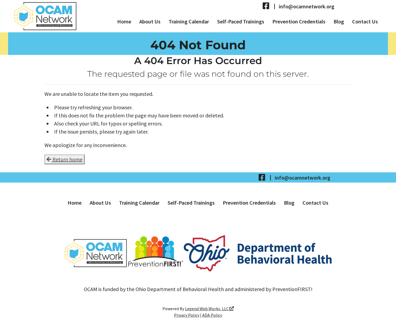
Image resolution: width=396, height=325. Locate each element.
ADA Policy (212, 315)
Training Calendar (189, 21)
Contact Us (365, 21)
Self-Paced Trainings (240, 21)
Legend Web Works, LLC (207, 308)
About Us (150, 21)
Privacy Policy (186, 315)
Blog (339, 21)
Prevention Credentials (298, 21)
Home (124, 21)
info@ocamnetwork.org (306, 6)
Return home (66, 159)
